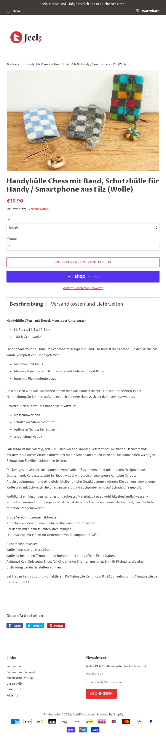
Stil (8, 220)
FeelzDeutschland (84, 714)
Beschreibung (26, 304)
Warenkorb (150, 11)
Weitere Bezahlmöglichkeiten (83, 288)
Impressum (13, 666)
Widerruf (12, 695)
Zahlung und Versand (20, 672)
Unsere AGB (14, 683)
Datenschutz (14, 689)
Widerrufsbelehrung (19, 678)
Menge (11, 238)
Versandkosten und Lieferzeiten (87, 304)
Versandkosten (39, 209)
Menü (16, 11)
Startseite (12, 64)
